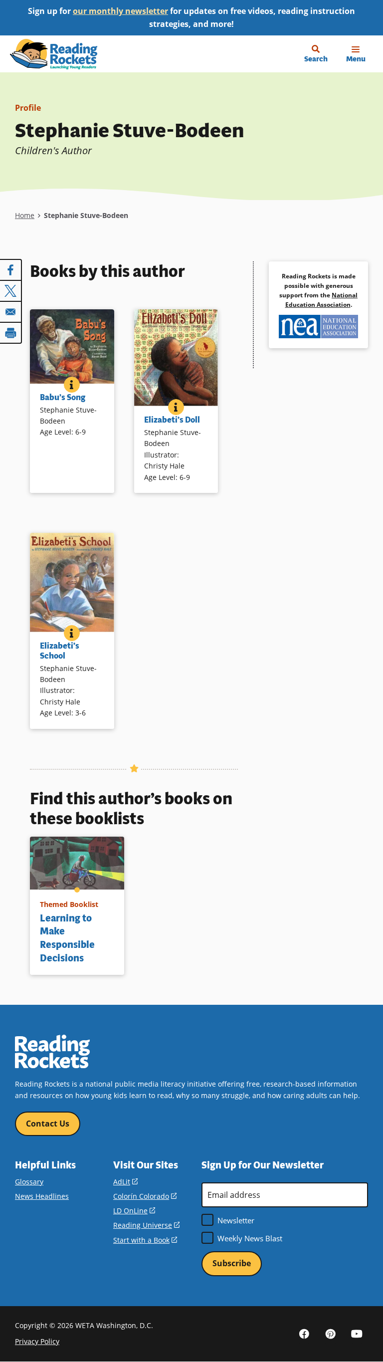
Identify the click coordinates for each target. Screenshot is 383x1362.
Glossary (29, 1181)
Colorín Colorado (145, 1196)
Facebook (304, 1334)
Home (24, 215)
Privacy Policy (37, 1341)
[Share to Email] (11, 312)
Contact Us (47, 1123)
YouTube (357, 1334)
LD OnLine (134, 1210)
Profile (28, 107)
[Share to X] (11, 291)
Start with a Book (145, 1240)
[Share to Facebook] (11, 270)
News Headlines (42, 1196)
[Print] (11, 333)
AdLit (125, 1181)
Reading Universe (146, 1225)
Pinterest (331, 1334)
